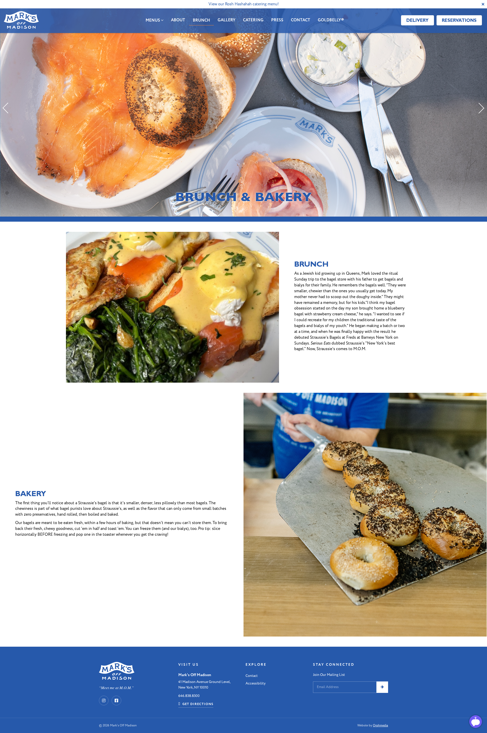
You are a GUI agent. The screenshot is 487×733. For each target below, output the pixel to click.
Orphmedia (380, 725)
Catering (253, 20)
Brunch (201, 20)
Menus (153, 20)
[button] (6, 108)
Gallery (226, 20)
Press (277, 20)
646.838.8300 (189, 695)
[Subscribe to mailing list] (382, 687)
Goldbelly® (331, 20)
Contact (300, 20)
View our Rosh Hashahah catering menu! (243, 4)
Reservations (459, 20)
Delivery (417, 20)
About (178, 20)
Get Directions (197, 704)
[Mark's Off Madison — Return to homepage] (21, 20)
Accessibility (256, 683)
